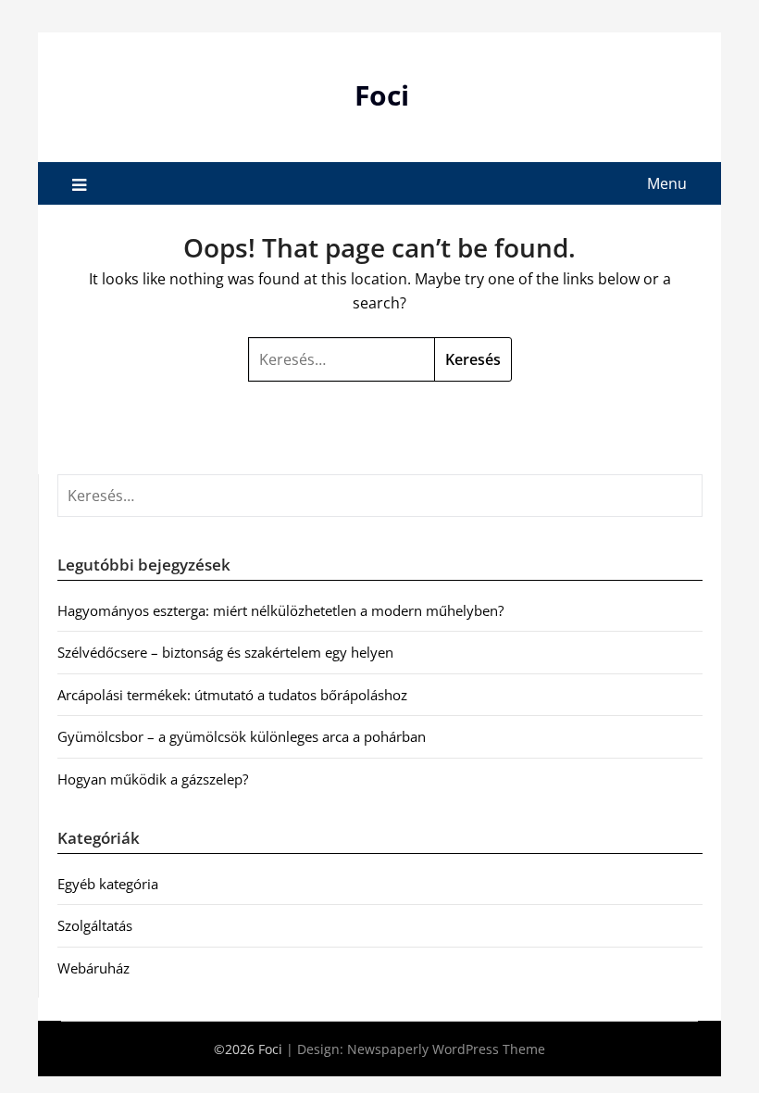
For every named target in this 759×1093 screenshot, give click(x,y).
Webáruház (93, 968)
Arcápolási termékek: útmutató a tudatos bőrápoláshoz (232, 694)
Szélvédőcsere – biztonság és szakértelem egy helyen (225, 652)
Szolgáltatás (94, 925)
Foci (382, 95)
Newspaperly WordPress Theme (446, 1049)
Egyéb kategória (107, 883)
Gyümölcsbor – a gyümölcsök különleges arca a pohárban (241, 736)
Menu (667, 183)
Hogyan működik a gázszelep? (152, 779)
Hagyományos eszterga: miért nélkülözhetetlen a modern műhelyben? (280, 610)
